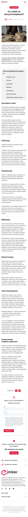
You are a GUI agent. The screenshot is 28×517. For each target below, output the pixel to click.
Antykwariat (9, 83)
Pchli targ (8, 80)
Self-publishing (14, 7)
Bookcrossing (9, 90)
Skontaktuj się (14, 453)
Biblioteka (8, 87)
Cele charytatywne (11, 94)
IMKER (10, 19)
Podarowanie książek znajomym (14, 97)
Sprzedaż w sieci (10, 77)
